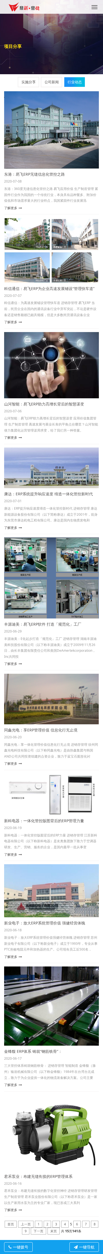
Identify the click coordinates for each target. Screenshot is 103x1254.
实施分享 (28, 81)
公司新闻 (51, 81)
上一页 (26, 1224)
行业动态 (75, 81)
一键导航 (86, 1247)
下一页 (38, 1231)
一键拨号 (20, 1247)
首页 (10, 1224)
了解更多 (10, 208)
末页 (53, 1231)
